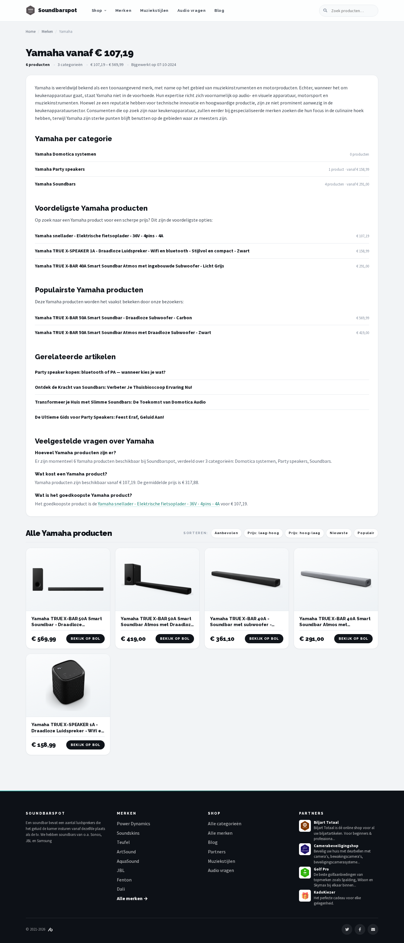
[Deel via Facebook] (360, 929)
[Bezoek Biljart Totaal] (305, 826)
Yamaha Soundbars (55, 184)
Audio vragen (191, 10)
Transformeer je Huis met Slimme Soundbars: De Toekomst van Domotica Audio (120, 402)
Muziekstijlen (154, 10)
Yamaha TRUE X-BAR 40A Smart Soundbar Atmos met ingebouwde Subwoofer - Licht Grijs (129, 266)
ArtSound (126, 852)
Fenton (124, 880)
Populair (366, 533)
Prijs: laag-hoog (263, 533)
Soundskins (128, 833)
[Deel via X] (347, 929)
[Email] (373, 929)
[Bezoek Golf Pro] (305, 872)
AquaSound (128, 861)
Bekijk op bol (85, 639)
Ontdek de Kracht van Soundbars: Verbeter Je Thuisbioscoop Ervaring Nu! (113, 387)
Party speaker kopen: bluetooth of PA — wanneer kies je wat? (100, 372)
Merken (123, 10)
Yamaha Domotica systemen (65, 154)
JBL (121, 870)
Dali (121, 889)
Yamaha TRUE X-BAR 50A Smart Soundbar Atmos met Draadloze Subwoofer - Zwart (123, 332)
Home (30, 31)
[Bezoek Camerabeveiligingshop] (305, 849)
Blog (219, 10)
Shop (97, 10)
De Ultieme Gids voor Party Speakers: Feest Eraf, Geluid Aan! (99, 417)
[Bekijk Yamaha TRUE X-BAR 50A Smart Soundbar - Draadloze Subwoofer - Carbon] (68, 579)
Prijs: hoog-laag (304, 533)
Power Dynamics (133, 823)
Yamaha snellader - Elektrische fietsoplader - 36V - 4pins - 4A (99, 235)
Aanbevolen (226, 533)
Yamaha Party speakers (60, 169)
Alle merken (220, 833)
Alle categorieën (224, 823)
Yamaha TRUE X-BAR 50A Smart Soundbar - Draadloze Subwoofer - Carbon (113, 317)
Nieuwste (339, 533)
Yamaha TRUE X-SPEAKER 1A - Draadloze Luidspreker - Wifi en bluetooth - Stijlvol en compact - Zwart (142, 251)
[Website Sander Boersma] (50, 929)
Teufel (123, 842)
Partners (217, 852)
